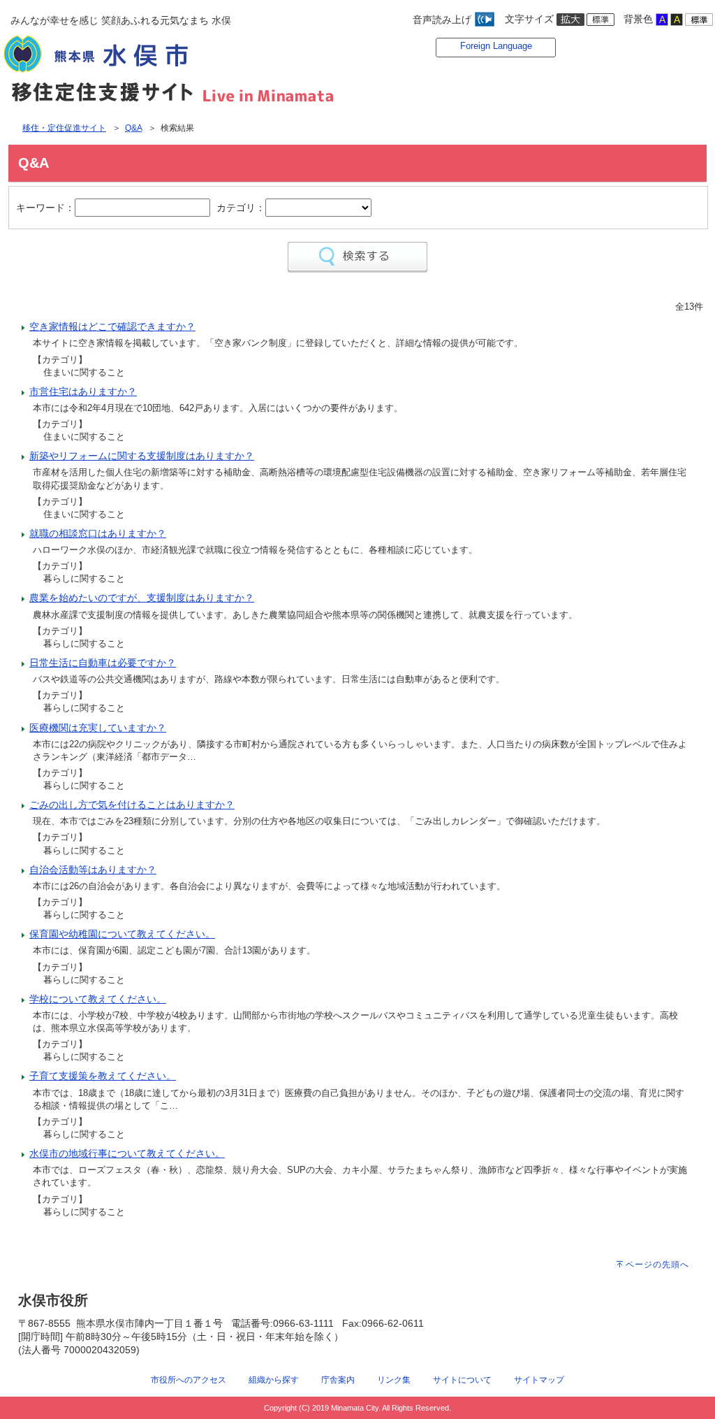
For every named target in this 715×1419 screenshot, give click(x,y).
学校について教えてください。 (97, 998)
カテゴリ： (240, 207)
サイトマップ (539, 1379)
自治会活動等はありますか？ (92, 869)
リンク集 (394, 1379)
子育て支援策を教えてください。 (102, 1075)
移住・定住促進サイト (64, 128)
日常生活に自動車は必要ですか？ (102, 662)
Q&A (133, 128)
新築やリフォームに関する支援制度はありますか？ (141, 455)
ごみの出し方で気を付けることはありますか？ (132, 804)
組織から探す (274, 1379)
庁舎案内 (338, 1379)
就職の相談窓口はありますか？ (97, 533)
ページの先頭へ (657, 1264)
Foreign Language (496, 46)
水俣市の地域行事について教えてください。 (127, 1153)
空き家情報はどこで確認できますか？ (112, 326)
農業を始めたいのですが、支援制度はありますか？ (141, 597)
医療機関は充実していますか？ (97, 727)
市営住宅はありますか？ (83, 391)
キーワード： (45, 207)
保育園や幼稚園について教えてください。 (122, 933)
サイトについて (462, 1379)
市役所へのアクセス (188, 1379)
